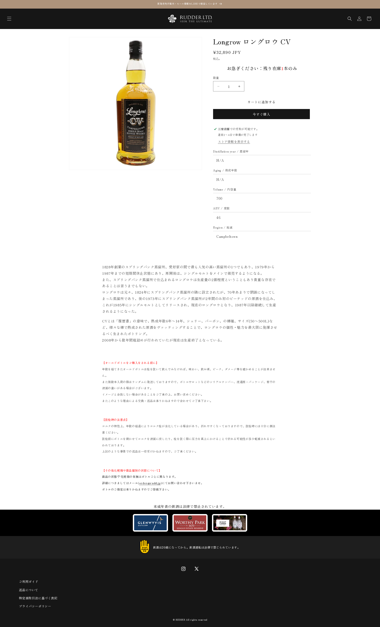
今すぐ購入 (261, 114)
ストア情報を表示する (234, 141)
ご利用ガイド (28, 581)
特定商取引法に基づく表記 (38, 598)
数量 (216, 78)
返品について (28, 590)
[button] (9, 19)
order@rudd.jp (150, 483)
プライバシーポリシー (35, 606)
